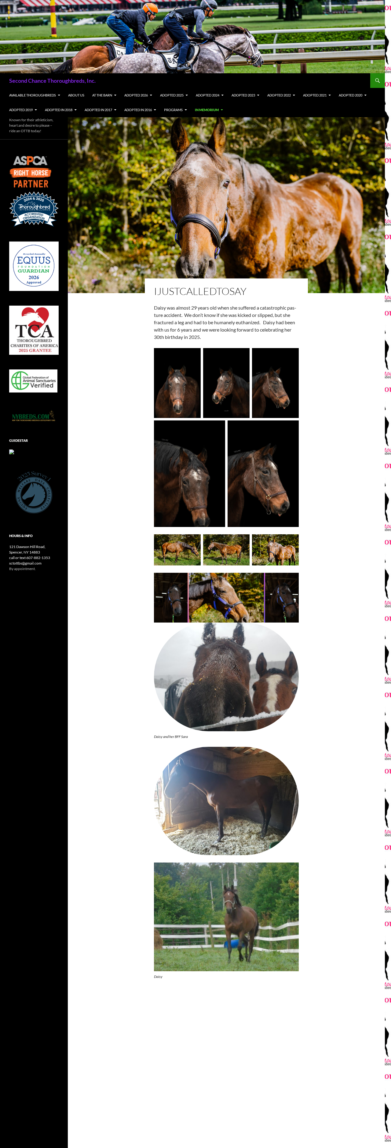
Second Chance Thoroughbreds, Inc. (52, 80)
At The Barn (102, 95)
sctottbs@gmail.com (25, 563)
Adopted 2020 (350, 95)
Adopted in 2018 (58, 110)
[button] (171, 598)
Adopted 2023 (243, 95)
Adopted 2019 (21, 110)
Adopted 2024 (207, 95)
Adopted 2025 (172, 95)
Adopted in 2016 (138, 110)
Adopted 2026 (136, 95)
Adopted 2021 (315, 95)
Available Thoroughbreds (32, 95)
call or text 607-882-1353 (29, 557)
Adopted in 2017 (98, 110)
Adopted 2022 (279, 95)
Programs (173, 110)
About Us (76, 95)
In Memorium (207, 110)
